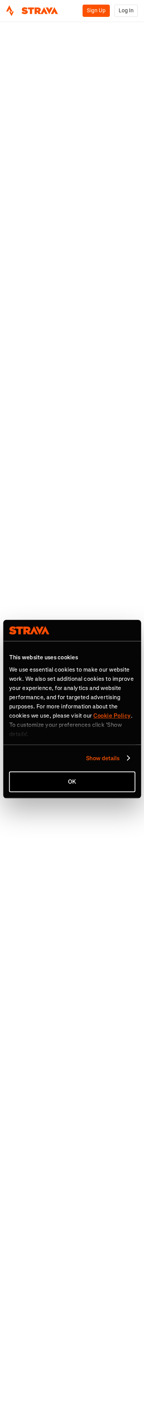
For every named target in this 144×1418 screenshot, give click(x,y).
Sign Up (96, 10)
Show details (102, 758)
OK (72, 782)
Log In (126, 10)
